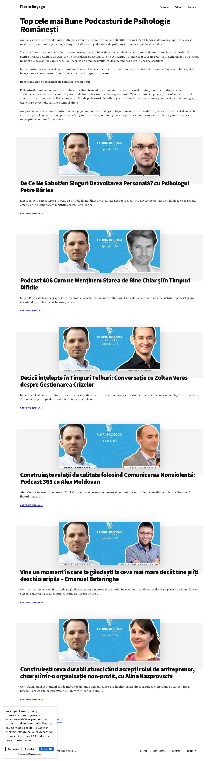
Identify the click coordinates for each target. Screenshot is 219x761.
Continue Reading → (31, 213)
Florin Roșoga (32, 6)
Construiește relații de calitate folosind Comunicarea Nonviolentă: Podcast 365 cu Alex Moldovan (107, 478)
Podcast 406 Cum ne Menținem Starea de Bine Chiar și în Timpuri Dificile (105, 283)
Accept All (46, 748)
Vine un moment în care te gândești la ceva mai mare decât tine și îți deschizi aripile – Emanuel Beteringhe (109, 575)
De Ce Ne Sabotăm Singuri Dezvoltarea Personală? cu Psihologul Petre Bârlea (104, 186)
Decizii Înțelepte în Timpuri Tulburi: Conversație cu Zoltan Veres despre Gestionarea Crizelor (104, 381)
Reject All (30, 748)
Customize (13, 748)
